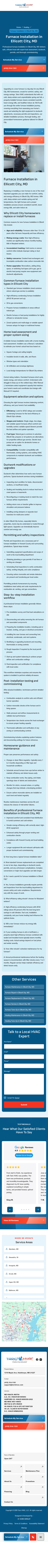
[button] (40, 1537)
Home (18, 27)
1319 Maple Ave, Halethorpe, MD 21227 (19, 1373)
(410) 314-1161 (10, 1382)
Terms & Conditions (20, 1523)
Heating (26, 27)
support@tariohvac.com (13, 1385)
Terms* (17, 1098)
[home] (24, 5)
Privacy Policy (8, 1523)
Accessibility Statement (36, 1523)
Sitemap (24, 1528)
